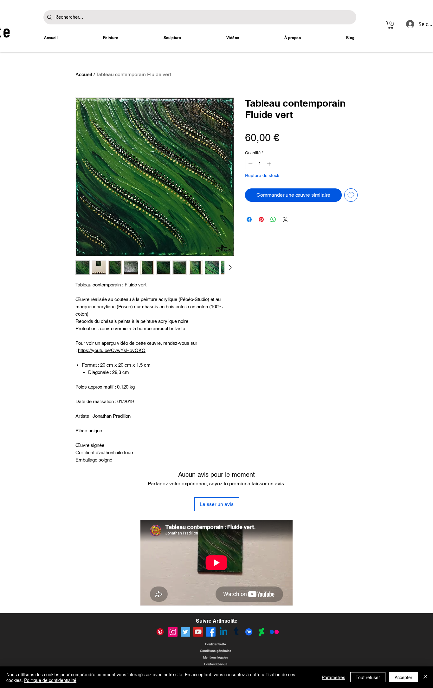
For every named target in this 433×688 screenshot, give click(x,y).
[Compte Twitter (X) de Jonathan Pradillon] (185, 632)
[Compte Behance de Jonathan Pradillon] (249, 632)
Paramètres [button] (333, 677)
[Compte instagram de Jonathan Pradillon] (173, 632)
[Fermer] (425, 677)
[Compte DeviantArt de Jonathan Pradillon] (261, 632)
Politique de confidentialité (50, 680)
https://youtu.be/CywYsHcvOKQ (111, 350)
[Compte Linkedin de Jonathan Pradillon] (223, 632)
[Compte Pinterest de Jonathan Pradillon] (160, 632)
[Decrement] (250, 163)
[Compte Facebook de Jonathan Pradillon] (211, 632)
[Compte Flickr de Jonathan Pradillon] (274, 632)
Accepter (403, 677)
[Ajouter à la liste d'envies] (351, 195)
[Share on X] (285, 219)
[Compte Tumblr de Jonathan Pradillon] (236, 632)
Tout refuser (368, 677)
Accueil (83, 74)
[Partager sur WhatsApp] (273, 219)
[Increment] (270, 163)
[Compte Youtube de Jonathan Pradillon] (198, 632)
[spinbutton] (260, 163)
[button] (390, 25)
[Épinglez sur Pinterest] (261, 219)
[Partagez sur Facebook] (249, 219)
